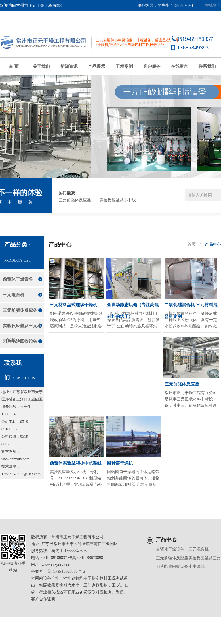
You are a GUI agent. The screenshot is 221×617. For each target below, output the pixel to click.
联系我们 (207, 66)
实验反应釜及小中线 (118, 200)
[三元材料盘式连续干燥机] (76, 278)
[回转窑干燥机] (133, 437)
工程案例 (124, 66)
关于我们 (41, 66)
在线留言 (213, 5)
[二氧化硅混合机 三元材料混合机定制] (191, 278)
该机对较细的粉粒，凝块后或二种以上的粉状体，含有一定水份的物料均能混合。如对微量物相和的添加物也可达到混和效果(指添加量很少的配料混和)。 (191, 320)
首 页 (14, 66)
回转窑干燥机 (120, 463)
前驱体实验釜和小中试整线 (76, 463)
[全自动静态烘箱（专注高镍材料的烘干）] (133, 278)
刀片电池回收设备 (20, 341)
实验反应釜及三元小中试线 (22, 328)
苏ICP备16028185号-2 (66, 571)
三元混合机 (13, 294)
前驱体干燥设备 (18, 279)
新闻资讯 (69, 66)
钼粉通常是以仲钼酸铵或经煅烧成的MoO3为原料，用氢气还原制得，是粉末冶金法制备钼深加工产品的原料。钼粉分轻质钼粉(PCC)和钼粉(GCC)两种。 (76, 320)
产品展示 (96, 66)
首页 (192, 244)
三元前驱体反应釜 (75, 200)
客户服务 (152, 66)
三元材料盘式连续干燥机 (73, 304)
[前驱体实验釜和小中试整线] (76, 437)
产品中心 (213, 244)
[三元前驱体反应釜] (191, 357)
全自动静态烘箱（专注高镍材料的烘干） (133, 306)
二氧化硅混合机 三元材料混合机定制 (191, 306)
